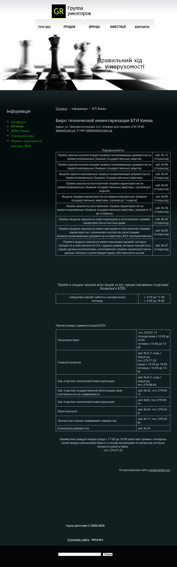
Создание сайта (78, 539)
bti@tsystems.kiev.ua (99, 130)
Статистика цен (22, 136)
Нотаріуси (18, 122)
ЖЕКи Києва (20, 130)
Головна (61, 108)
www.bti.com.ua (65, 130)
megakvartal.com (159, 470)
